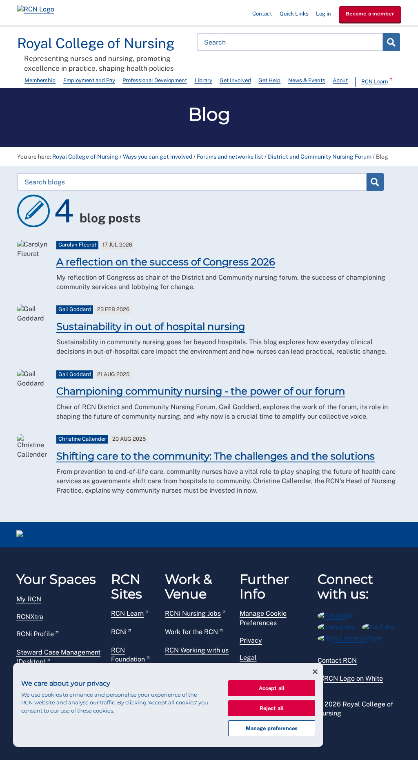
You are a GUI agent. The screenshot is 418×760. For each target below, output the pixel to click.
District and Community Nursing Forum (319, 156)
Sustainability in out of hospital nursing (150, 326)
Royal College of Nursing (85, 156)
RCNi (119, 632)
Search (391, 42)
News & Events (306, 80)
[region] (168, 705)
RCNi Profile (35, 634)
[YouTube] (381, 626)
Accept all (272, 688)
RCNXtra (29, 617)
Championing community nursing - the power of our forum (200, 391)
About (340, 80)
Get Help (269, 80)
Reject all (272, 708)
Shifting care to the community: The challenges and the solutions (215, 456)
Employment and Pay (89, 80)
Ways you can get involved (157, 156)
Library (203, 80)
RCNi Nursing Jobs (193, 613)
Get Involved (235, 80)
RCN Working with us (197, 650)
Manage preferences (272, 728)
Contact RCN (337, 660)
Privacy (251, 640)
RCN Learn (374, 81)
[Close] (315, 671)
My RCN (28, 599)
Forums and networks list (230, 156)
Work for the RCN (191, 632)
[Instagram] (340, 626)
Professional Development (154, 80)
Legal (248, 657)
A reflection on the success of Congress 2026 (165, 262)
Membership (40, 80)
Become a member (370, 13)
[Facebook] (339, 614)
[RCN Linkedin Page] (353, 637)
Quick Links (294, 14)
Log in (323, 14)
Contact (262, 14)
